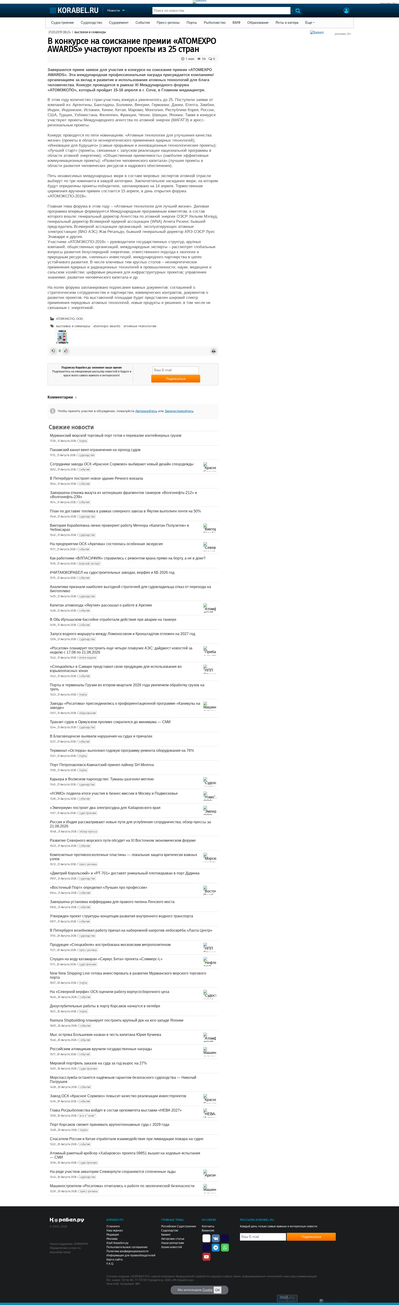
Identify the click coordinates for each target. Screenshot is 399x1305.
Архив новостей (171, 1247)
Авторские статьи (172, 1238)
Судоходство (91, 22)
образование (87, 713)
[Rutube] (225, 1237)
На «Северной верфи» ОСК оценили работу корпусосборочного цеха (109, 992)
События (143, 22)
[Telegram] (215, 1247)
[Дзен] (206, 1237)
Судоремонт (119, 22)
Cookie (208, 1290)
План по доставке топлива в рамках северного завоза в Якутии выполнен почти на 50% (125, 511)
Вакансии (208, 1230)
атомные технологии (140, 326)
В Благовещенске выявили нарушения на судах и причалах (101, 736)
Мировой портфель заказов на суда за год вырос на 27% (98, 1063)
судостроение (87, 813)
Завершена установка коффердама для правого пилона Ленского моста (112, 902)
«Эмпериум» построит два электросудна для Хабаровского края (105, 808)
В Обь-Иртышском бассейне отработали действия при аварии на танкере (113, 619)
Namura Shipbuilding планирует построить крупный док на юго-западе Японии (116, 1020)
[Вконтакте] (215, 1237)
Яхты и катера (286, 22)
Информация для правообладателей (130, 1255)
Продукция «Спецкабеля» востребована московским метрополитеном (110, 945)
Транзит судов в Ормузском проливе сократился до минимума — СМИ (110, 722)
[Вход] (346, 11)
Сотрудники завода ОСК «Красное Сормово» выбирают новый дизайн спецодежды (121, 464)
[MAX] (206, 1247)
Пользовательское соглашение (127, 1247)
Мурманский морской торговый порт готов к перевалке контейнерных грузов (115, 435)
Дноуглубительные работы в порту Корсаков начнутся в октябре (105, 1006)
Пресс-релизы (168, 22)
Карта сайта (114, 1259)
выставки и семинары (90, 32)
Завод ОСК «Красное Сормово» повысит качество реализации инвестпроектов (118, 1096)
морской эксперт (89, 563)
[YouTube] (206, 1256)
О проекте (113, 1226)
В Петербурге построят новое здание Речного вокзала (96, 478)
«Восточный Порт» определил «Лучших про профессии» (98, 887)
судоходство (86, 455)
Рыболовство (215, 22)
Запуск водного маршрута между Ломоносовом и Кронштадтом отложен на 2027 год (122, 634)
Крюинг (166, 1234)
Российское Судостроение (178, 1226)
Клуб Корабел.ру (117, 1243)
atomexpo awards (106, 326)
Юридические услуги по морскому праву (65, 1250)
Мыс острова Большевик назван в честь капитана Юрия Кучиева (105, 1035)
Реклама (112, 1238)
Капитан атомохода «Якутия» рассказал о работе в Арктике (101, 605)
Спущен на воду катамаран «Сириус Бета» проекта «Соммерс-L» (106, 959)
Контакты (208, 1226)
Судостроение (62, 22)
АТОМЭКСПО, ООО (69, 319)
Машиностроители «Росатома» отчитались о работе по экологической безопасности (122, 1186)
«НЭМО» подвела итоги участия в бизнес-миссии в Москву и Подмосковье (114, 793)
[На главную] (74, 10)
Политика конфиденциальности (127, 1251)
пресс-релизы (88, 864)
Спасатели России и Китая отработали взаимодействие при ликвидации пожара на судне (126, 1139)
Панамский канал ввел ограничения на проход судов (95, 450)
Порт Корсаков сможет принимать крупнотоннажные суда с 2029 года (109, 1125)
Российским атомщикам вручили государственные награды (101, 1049)
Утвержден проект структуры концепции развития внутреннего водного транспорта (121, 916)
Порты (192, 22)
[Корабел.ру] (67, 1220)
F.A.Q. (110, 1263)
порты (83, 441)
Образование (258, 22)
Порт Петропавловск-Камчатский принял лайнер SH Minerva (102, 765)
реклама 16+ (388, 3)
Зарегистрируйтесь (179, 411)
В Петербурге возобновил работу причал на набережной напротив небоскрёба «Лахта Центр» (131, 930)
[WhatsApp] (225, 1247)
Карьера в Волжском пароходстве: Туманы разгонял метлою (102, 779)
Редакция (112, 1234)
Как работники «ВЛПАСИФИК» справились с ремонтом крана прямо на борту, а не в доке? (128, 558)
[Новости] (62, 337)
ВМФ (236, 22)
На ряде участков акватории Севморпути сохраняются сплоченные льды (113, 1172)
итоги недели (87, 657)
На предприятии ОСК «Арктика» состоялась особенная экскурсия (106, 544)
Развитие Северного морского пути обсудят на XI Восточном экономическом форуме (123, 840)
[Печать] (213, 351)
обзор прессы (88, 831)
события (84, 469)
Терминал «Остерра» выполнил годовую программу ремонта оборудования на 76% (122, 750)
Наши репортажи (172, 1243)
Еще (308, 22)
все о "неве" (87, 1115)
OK (217, 1290)
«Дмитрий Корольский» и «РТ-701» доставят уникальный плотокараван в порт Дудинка (125, 873)
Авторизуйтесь (146, 411)
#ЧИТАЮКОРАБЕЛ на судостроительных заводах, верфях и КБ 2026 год (112, 572)
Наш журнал (114, 1230)
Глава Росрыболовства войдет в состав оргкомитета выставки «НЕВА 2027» (116, 1110)
